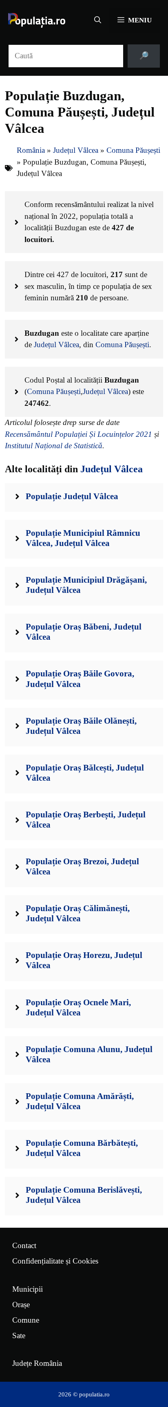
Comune (25, 1320)
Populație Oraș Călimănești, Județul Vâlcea (78, 913)
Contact (24, 1245)
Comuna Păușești (133, 150)
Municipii (27, 1289)
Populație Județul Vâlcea (72, 496)
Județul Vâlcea (75, 150)
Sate (18, 1335)
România (31, 150)
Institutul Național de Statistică (53, 445)
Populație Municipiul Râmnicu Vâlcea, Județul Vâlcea (83, 538)
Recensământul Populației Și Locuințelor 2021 (78, 434)
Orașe (21, 1304)
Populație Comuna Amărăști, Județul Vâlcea (80, 1101)
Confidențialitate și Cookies (55, 1261)
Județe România (37, 1363)
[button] (97, 20)
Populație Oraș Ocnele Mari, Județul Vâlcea (78, 1007)
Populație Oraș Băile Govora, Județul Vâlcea (80, 679)
